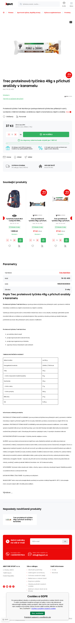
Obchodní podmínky (35, 570)
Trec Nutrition (64, 273)
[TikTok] (13, 586)
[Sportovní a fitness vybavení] (3, 12)
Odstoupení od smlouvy (36, 573)
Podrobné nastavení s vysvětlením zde (37, 617)
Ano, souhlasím (37, 613)
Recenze (55, 573)
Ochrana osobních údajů (36, 576)
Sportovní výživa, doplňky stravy (28, 13)
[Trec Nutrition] (68, 97)
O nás (54, 570)
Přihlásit (65, 541)
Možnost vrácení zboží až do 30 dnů (37, 590)
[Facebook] (4, 586)
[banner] (9, 4)
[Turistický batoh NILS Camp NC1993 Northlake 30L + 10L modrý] (14, 199)
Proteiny (67, 13)
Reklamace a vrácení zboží (37, 578)
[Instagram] (10, 586)
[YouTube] (7, 586)
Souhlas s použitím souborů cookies (43, 609)
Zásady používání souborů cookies (37, 585)
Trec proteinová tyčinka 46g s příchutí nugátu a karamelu (60, 220)
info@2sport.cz (40, 555)
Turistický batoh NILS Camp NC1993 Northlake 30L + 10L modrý (14, 220)
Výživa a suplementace (52, 13)
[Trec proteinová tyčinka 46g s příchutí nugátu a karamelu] (60, 199)
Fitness (10, 13)
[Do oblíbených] (9, 246)
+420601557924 (18, 555)
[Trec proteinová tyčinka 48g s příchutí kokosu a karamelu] (37, 199)
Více (67, 112)
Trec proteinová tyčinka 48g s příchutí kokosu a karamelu (37, 220)
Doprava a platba (34, 581)
